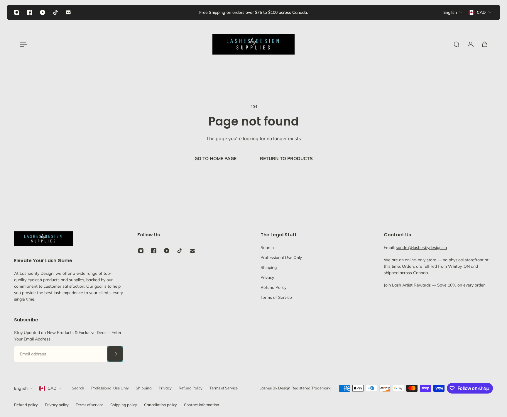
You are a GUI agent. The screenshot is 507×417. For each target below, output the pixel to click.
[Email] (68, 12)
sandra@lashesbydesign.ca (421, 247)
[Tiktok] (55, 12)
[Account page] (471, 44)
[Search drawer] (456, 44)
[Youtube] (42, 12)
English (21, 388)
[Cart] (485, 44)
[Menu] (22, 44)
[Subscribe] (115, 354)
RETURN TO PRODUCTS (286, 158)
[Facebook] (29, 12)
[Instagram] (16, 12)
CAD (52, 388)
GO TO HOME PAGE (215, 158)
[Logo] (253, 44)
